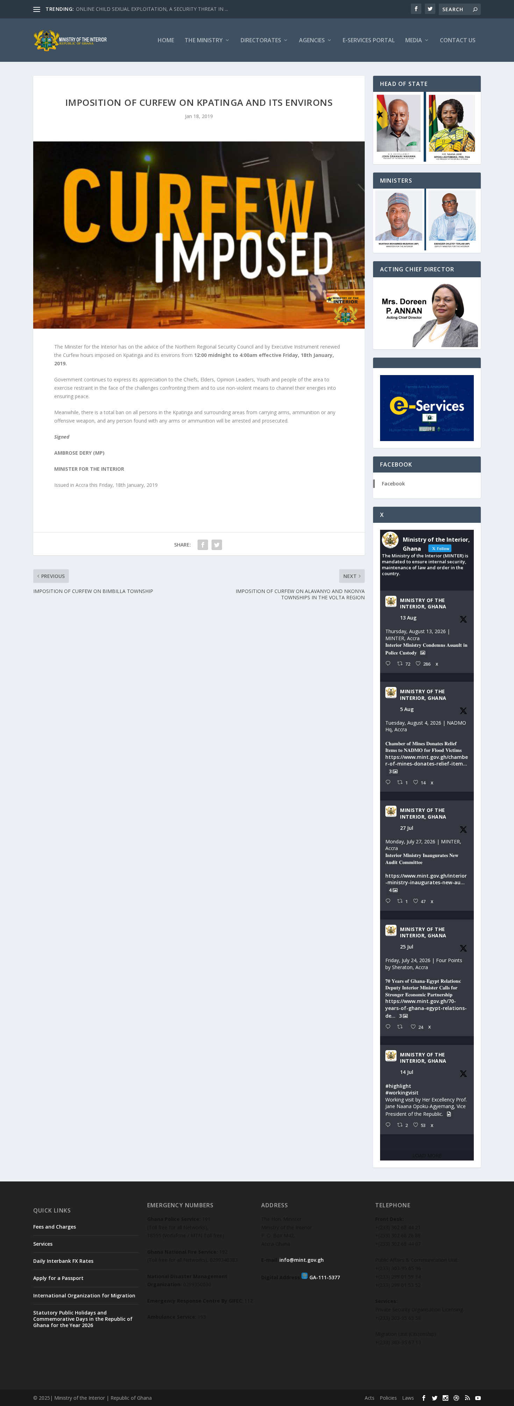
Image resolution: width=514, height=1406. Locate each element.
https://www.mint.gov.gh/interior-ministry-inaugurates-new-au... (426, 879)
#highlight (398, 1086)
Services (42, 1243)
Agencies (312, 40)
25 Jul (406, 946)
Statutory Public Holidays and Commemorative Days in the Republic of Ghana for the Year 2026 (83, 1318)
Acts (369, 1397)
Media (413, 40)
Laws (408, 1397)
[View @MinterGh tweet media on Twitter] (423, 653)
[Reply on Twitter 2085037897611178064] (389, 782)
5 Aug (407, 709)
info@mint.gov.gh (301, 1260)
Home (166, 40)
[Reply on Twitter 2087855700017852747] (389, 664)
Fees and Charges (54, 1226)
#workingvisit (402, 1092)
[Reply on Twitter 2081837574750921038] (389, 901)
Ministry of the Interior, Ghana (423, 603)
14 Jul (406, 1072)
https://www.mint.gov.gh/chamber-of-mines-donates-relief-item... (426, 760)
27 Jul (406, 828)
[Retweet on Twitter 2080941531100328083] (401, 1027)
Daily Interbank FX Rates (63, 1261)
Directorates (261, 40)
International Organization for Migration (84, 1295)
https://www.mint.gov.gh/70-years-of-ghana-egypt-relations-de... (426, 1008)
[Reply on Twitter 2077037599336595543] (389, 1125)
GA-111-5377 (324, 1277)
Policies (388, 1397)
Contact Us (458, 40)
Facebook (393, 483)
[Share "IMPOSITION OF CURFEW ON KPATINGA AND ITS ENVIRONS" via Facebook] (203, 545)
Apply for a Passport (58, 1278)
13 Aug (408, 617)
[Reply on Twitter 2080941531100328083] (389, 1027)
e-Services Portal (369, 40)
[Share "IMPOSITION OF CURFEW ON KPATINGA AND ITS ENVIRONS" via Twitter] (217, 545)
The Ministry (204, 40)
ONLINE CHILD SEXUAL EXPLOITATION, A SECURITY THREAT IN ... (152, 9)
